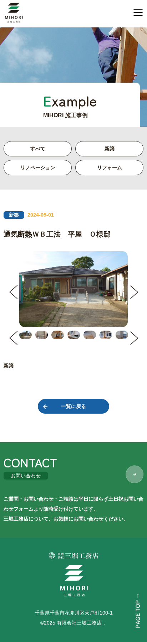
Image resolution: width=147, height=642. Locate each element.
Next (134, 292)
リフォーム (109, 167)
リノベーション (37, 167)
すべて (37, 148)
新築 (110, 148)
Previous (13, 292)
